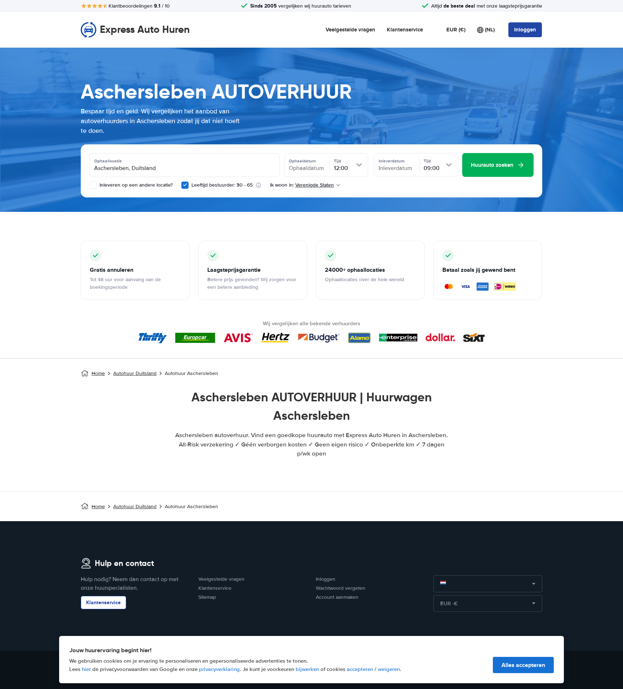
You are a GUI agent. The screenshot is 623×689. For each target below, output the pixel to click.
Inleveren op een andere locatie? (135, 185)
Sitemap (207, 597)
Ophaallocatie (108, 161)
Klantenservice (405, 30)
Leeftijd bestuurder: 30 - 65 (222, 185)
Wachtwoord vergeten (340, 588)
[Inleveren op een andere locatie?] (93, 185)
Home (98, 373)
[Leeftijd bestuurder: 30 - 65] (185, 185)
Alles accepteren (523, 665)
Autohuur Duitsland (134, 373)
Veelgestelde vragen (350, 30)
